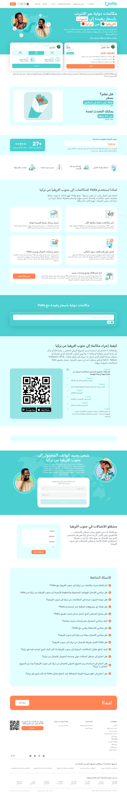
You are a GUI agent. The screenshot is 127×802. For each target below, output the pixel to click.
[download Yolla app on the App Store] (44, 409)
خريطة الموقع (113, 750)
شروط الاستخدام (24, 791)
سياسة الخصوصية (15, 791)
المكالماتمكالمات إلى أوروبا (109, 768)
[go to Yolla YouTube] (30, 756)
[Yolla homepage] (111, 4)
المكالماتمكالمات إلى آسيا (87, 768)
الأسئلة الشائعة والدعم (86, 725)
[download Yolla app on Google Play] (28, 409)
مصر (109, 322)
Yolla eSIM (114, 739)
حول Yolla (114, 744)
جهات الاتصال (89, 728)
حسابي (13, 4)
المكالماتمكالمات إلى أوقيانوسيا (20, 768)
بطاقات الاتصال (113, 742)
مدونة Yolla (114, 747)
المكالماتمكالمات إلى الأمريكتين (42, 768)
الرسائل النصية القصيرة (64, 4)
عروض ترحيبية (113, 731)
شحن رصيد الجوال (78, 4)
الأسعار (115, 725)
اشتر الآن (36, 66)
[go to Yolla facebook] (44, 756)
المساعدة (37, 4)
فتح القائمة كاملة (38, 552)
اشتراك (91, 66)
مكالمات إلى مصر (63, 725)
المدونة (45, 4)
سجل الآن (22, 703)
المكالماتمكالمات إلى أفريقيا (65, 768)
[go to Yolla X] (35, 756)
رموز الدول (114, 736)
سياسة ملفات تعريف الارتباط (45, 791)
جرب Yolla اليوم (24, 276)
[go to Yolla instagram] (39, 756)
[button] (23, 4)
